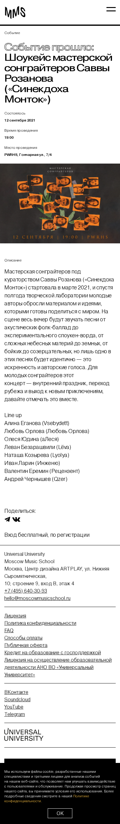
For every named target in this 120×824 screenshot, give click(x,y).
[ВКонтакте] (16, 519)
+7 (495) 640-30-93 (25, 591)
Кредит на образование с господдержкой (52, 652)
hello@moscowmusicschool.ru (37, 598)
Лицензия (15, 616)
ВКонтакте (16, 692)
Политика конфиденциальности (40, 623)
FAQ (9, 630)
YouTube (13, 707)
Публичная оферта (25, 645)
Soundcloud (17, 699)
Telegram (14, 714)
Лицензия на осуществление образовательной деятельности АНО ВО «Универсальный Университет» (58, 667)
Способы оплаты (23, 638)
